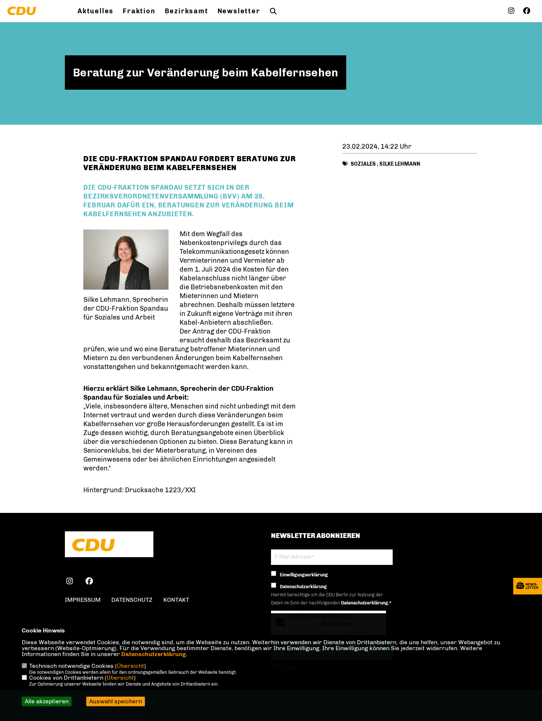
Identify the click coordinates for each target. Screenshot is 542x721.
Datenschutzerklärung (153, 654)
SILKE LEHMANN (399, 164)
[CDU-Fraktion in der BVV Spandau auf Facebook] (89, 582)
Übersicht (130, 665)
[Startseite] (109, 545)
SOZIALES (363, 164)
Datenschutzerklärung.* (366, 603)
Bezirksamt (186, 11)
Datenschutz (132, 599)
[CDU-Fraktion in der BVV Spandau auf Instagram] (69, 582)
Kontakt (176, 599)
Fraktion (139, 11)
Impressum (83, 599)
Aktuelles (95, 11)
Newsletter (239, 11)
